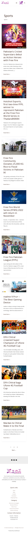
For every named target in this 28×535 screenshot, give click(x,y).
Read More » (6, 74)
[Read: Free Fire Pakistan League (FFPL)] (14, 244)
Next (14, 450)
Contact (14, 494)
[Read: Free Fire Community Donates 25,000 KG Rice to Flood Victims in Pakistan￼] (14, 146)
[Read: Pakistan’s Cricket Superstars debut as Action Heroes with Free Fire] (14, 36)
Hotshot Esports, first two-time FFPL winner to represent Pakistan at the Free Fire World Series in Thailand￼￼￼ (13, 110)
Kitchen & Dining (14, 510)
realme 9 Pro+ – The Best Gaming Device (12, 299)
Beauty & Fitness (14, 505)
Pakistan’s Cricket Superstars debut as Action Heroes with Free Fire (12, 56)
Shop (14, 490)
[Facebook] (11, 460)
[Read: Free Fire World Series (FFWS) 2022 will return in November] (14, 197)
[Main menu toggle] (16, 2)
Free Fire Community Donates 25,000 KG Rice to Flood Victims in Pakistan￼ (13, 165)
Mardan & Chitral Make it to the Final (13, 424)
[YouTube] (16, 460)
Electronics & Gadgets (14, 503)
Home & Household (14, 508)
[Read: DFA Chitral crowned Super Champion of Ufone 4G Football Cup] (14, 327)
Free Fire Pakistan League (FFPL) (12, 258)
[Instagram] (14, 460)
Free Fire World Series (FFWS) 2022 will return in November (13, 211)
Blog (14, 492)
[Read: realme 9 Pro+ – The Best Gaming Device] (14, 286)
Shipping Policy (14, 497)
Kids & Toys (14, 506)
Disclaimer (14, 496)
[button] (24, 3)
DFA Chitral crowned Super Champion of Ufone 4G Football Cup (13, 341)
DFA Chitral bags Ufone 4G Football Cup (13, 385)
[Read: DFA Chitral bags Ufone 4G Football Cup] (14, 372)
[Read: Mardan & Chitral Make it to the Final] (14, 413)
